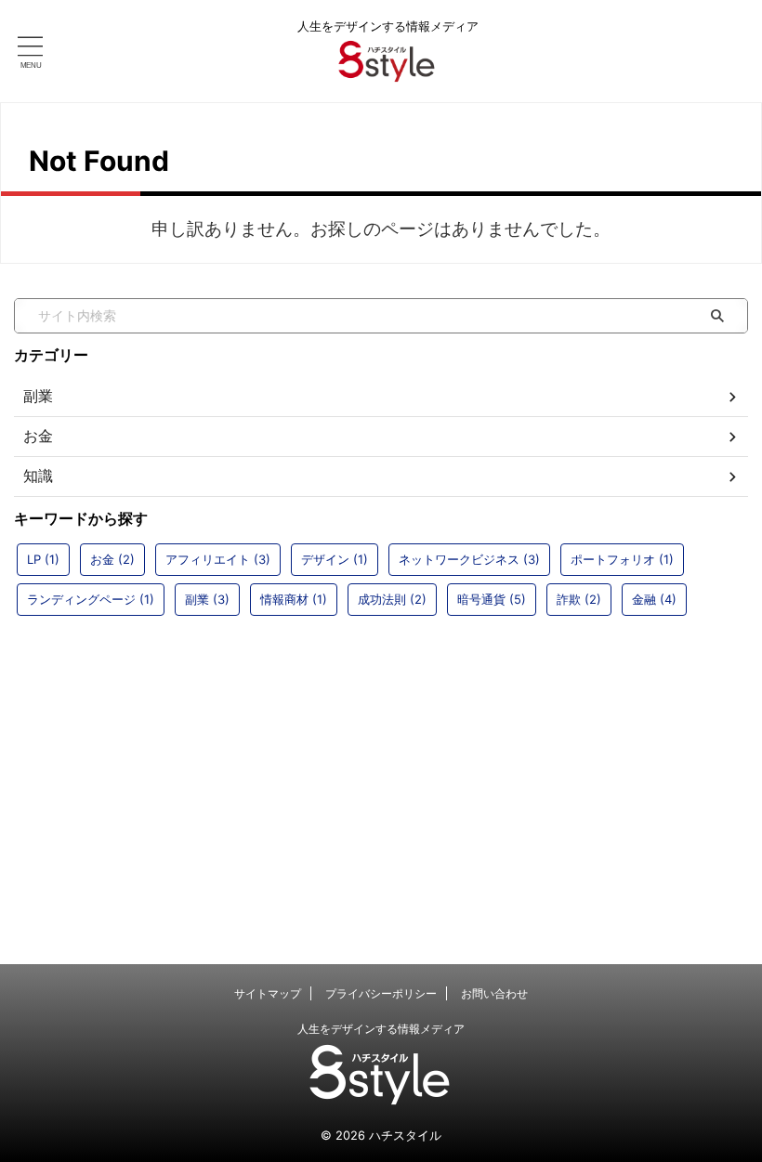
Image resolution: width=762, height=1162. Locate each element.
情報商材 (293, 599)
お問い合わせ (494, 993)
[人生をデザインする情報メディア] (387, 68)
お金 (112, 559)
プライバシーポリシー (381, 993)
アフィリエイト (217, 559)
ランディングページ (90, 599)
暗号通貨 (491, 599)
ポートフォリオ (622, 559)
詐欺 (579, 599)
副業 (207, 599)
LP (43, 559)
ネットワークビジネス (469, 559)
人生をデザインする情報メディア (381, 1029)
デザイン (334, 559)
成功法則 (392, 599)
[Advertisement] (381, 769)
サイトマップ (267, 993)
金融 (654, 599)
